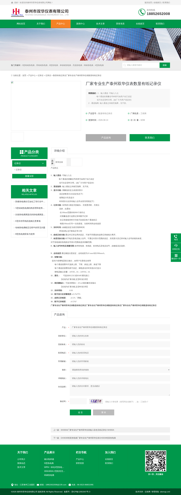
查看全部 (29, 176)
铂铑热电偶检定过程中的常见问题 (30, 227)
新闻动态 (21, 463)
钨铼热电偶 (49, 475)
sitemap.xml (165, 492)
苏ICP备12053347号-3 (80, 492)
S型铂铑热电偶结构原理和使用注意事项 (30, 208)
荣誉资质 (120, 24)
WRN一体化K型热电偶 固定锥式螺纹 (55, 467)
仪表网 (147, 492)
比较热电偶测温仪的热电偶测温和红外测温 (30, 214)
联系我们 (166, 2)
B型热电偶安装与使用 (25, 234)
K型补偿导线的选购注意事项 (28, 221)
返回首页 (148, 2)
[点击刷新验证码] (96, 401)
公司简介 (21, 459)
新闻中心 (80, 24)
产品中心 (60, 24)
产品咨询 (106, 137)
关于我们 (41, 24)
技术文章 (100, 24)
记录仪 (40, 75)
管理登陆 (155, 492)
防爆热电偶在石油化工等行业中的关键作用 (30, 201)
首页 (24, 75)
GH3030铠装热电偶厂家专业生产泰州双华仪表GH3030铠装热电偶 (88, 438)
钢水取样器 (49, 459)
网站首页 (21, 24)
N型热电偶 (49, 463)
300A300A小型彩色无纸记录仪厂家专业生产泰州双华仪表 (55, 471)
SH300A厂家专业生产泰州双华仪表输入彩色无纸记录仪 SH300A (87, 430)
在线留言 (157, 2)
